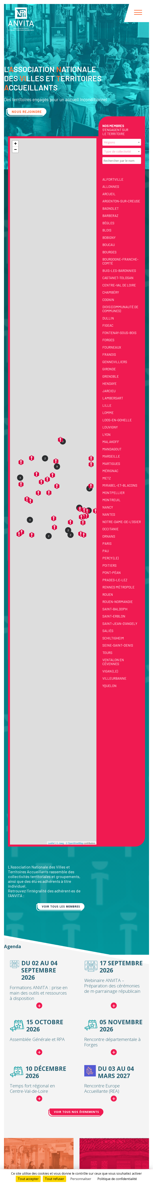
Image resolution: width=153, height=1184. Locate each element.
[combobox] (121, 142)
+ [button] (15, 143)
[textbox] (121, 142)
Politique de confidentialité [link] (117, 1179)
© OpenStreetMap (74, 843)
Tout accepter (28, 1179)
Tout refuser (54, 1179)
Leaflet (51, 843)
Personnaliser (80, 1179)
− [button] (15, 149)
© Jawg (60, 843)
